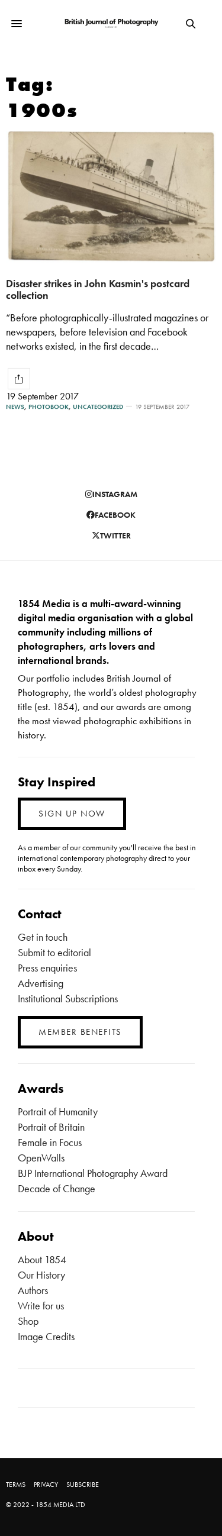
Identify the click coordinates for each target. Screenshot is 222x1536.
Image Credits (46, 1336)
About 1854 (42, 1259)
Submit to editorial (54, 952)
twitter (115, 535)
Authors (33, 1290)
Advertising (40, 983)
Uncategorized (98, 407)
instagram (114, 494)
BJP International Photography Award (93, 1173)
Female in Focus (50, 1142)
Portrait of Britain (51, 1127)
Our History (41, 1275)
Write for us (41, 1305)
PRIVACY (46, 1484)
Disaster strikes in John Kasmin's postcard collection (97, 289)
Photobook (48, 407)
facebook (115, 514)
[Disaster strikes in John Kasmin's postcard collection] (111, 197)
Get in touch (42, 937)
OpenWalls (41, 1157)
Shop (28, 1321)
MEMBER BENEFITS (80, 1032)
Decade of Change (56, 1188)
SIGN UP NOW (71, 813)
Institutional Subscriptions (68, 998)
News (15, 407)
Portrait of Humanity (58, 1111)
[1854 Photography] (111, 24)
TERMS (15, 1484)
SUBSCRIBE (82, 1484)
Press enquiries (47, 967)
